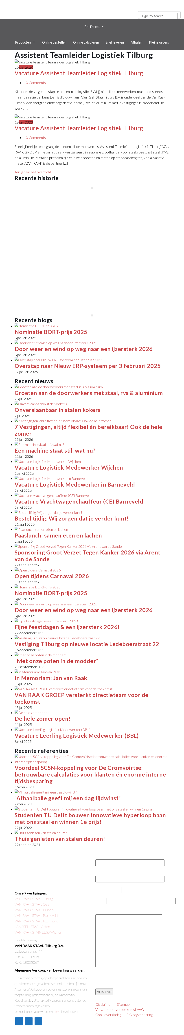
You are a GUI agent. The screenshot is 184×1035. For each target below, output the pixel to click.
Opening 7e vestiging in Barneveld (137, 247)
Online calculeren (86, 42)
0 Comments (36, 82)
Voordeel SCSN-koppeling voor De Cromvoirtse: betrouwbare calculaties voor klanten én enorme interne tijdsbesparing (90, 774)
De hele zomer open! (43, 718)
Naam (101, 857)
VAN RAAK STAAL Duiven (34, 910)
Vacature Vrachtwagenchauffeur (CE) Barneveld (79, 501)
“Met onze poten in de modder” (56, 660)
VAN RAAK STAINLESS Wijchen (38, 932)
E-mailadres (105, 873)
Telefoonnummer (108, 890)
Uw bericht (104, 912)
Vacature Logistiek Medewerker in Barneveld (75, 484)
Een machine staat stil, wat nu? (55, 450)
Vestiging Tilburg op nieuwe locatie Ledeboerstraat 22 (87, 643)
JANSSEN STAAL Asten (32, 926)
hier (56, 1011)
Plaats (101, 901)
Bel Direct (92, 27)
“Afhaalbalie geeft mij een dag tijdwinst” (68, 798)
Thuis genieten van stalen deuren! (60, 838)
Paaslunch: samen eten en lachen (58, 535)
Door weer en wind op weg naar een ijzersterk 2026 (84, 348)
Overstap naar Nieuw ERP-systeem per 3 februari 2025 (88, 365)
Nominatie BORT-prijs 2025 (51, 331)
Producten (23, 42)
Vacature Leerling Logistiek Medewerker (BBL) (77, 735)
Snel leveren (115, 42)
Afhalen (136, 42)
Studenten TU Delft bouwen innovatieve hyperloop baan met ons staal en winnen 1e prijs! (90, 818)
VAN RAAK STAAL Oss (32, 904)
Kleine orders (159, 42)
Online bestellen (54, 42)
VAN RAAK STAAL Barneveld (36, 915)
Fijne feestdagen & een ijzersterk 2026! (67, 627)
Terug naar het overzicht (33, 172)
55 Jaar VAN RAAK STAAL (40, 207)
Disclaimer (103, 1004)
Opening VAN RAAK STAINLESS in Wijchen (43, 287)
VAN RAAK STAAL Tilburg (34, 898)
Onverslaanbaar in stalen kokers (58, 409)
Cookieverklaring (108, 1014)
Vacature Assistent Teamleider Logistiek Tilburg (79, 73)
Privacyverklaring (139, 1014)
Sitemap (123, 1004)
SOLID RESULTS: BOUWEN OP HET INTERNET (53, 1029)
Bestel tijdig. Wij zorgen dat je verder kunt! (72, 518)
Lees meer (29, 218)
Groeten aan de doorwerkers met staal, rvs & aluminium (89, 392)
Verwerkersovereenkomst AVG (119, 1009)
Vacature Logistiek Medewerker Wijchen (69, 467)
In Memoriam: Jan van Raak (51, 677)
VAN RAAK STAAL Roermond (36, 921)
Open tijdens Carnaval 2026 (52, 576)
